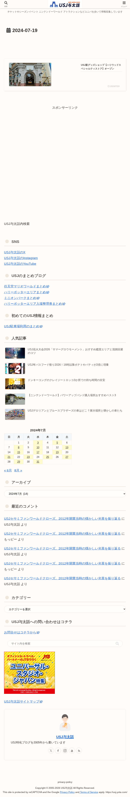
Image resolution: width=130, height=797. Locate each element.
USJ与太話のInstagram (21, 258)
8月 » (18, 470)
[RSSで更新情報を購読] (79, 751)
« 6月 (8, 470)
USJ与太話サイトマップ (21, 701)
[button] (117, 643)
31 (38, 461)
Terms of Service (88, 792)
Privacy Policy (67, 792)
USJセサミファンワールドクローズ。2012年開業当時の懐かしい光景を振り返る (62, 533)
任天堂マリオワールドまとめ (25, 286)
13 (67, 447)
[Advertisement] (65, 45)
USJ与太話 (65, 737)
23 (28, 456)
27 (67, 456)
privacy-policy (65, 782)
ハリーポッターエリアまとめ (25, 292)
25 (47, 456)
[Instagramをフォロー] (65, 751)
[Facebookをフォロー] (58, 751)
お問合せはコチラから (20, 632)
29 (18, 461)
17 (38, 452)
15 (18, 452)
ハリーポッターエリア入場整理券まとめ (33, 303)
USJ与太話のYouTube (20, 263)
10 (38, 447)
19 (57, 452)
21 (9, 456)
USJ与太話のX (14, 252)
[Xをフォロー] (51, 751)
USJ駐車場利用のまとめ (21, 326)
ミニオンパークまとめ (20, 298)
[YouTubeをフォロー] (72, 751)
